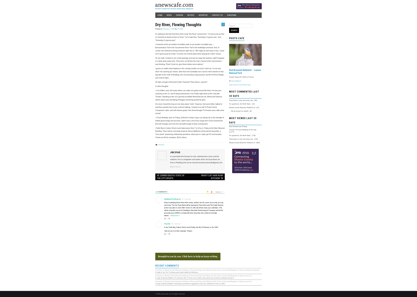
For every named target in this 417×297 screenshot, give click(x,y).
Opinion (179, 15)
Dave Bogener (236, 81)
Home (159, 15)
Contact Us (217, 15)
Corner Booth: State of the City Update (170, 177)
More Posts (175, 167)
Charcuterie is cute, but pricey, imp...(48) (243, 100)
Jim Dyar (180, 29)
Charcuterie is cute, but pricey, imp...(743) (243, 139)
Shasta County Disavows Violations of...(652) (244, 142)
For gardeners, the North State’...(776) (242, 135)
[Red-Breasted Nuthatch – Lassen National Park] (245, 54)
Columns (161, 145)
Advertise (203, 15)
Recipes (190, 15)
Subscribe (231, 15)
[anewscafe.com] (174, 6)
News (169, 15)
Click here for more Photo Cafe (239, 85)
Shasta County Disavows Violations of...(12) (244, 107)
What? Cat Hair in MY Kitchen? (212, 177)
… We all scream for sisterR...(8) (240, 111)
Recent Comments (167, 265)
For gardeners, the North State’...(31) (242, 104)
